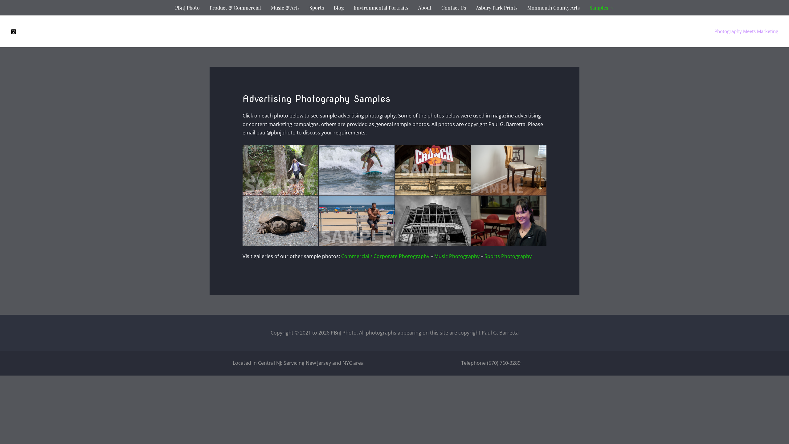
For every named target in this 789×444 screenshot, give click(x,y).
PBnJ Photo (187, 7)
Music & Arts (285, 7)
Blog (339, 7)
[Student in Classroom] (509, 220)
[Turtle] (280, 220)
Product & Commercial (235, 7)
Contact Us (453, 7)
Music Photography (457, 256)
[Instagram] (13, 32)
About (424, 7)
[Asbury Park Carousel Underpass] (433, 220)
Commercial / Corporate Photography (385, 256)
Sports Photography (508, 256)
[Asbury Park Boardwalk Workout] (356, 220)
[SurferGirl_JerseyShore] (356, 170)
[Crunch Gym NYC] (433, 170)
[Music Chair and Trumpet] (509, 170)
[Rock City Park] (280, 170)
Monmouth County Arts (553, 7)
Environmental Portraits (381, 7)
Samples (599, 7)
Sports (316, 7)
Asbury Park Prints (496, 7)
